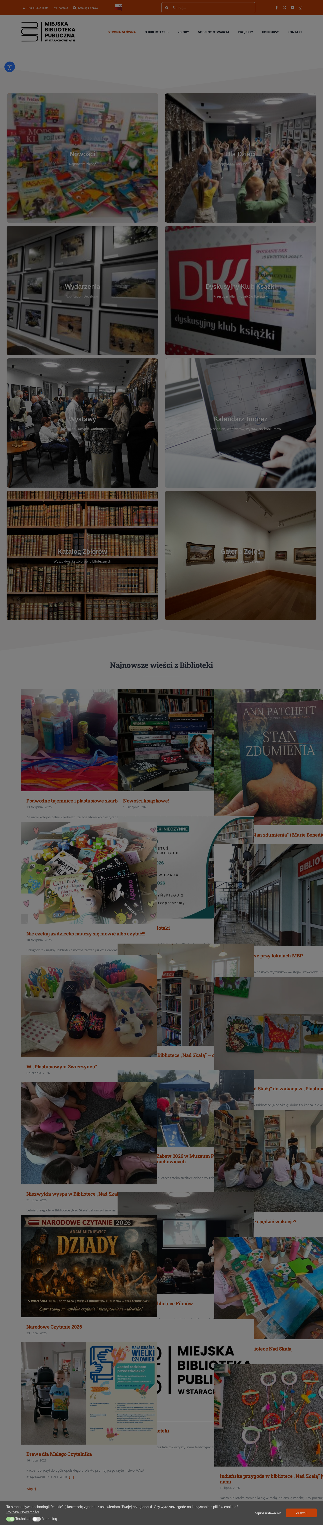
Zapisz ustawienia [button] (267, 1513)
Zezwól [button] (301, 1513)
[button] (10, 1519)
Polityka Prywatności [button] (22, 1512)
